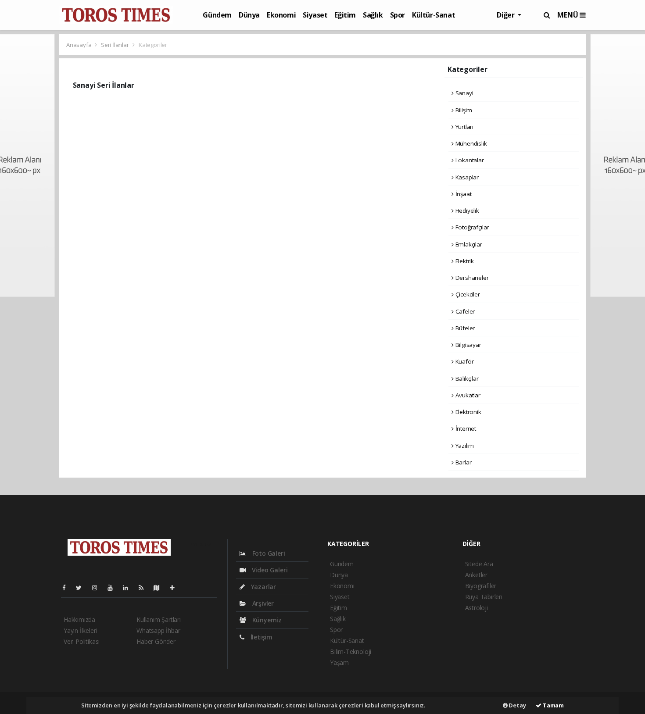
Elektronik (467, 412)
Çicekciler (467, 294)
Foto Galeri (268, 553)
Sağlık (373, 15)
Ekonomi (281, 15)
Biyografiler (481, 586)
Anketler (476, 575)
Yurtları (463, 127)
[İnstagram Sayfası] (98, 587)
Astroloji (476, 607)
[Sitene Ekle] (176, 587)
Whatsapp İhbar (158, 630)
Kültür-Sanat (433, 15)
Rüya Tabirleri (483, 597)
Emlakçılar (468, 244)
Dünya (249, 15)
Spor (397, 15)
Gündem (217, 15)
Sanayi (463, 93)
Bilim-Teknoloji (350, 651)
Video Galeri (268, 570)
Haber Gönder (156, 641)
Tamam (552, 705)
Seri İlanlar (115, 45)
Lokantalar (469, 160)
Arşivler (262, 603)
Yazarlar (262, 586)
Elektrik (464, 261)
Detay (517, 705)
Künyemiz (266, 620)
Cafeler (464, 311)
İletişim (260, 637)
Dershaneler (471, 278)
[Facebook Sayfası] (67, 587)
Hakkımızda (79, 619)
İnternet (465, 428)
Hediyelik (466, 210)
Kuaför (463, 361)
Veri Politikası (82, 641)
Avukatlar (467, 395)
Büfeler (464, 328)
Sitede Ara (479, 564)
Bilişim (463, 110)
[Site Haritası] (160, 587)
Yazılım (464, 446)
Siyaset (315, 15)
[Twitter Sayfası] (82, 587)
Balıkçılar (466, 378)
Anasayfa (79, 45)
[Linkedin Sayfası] (129, 587)
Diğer (506, 15)
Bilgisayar (467, 345)
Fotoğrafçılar (471, 227)
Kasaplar (466, 177)
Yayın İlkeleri (80, 630)
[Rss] (144, 587)
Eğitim (345, 15)
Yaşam (339, 662)
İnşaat (462, 194)
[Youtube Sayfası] (114, 587)
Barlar (462, 462)
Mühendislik (470, 143)
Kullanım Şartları (158, 619)
